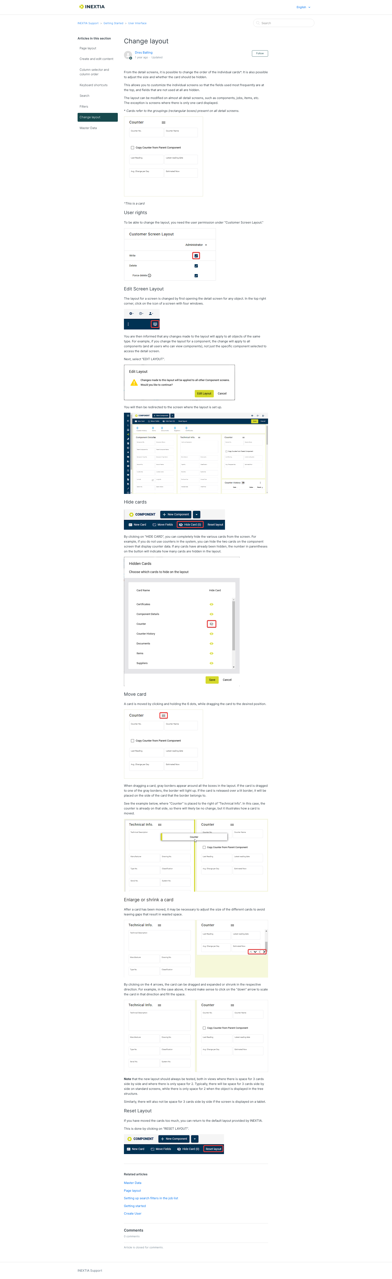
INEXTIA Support (88, 23)
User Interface (137, 23)
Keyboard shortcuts (94, 85)
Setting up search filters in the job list (151, 1198)
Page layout (88, 48)
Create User (132, 1213)
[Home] (92, 9)
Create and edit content (96, 59)
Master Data (88, 128)
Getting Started (113, 23)
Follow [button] (260, 53)
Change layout (90, 117)
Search (84, 96)
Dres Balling (144, 52)
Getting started (135, 1206)
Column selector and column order (94, 72)
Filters (84, 106)
